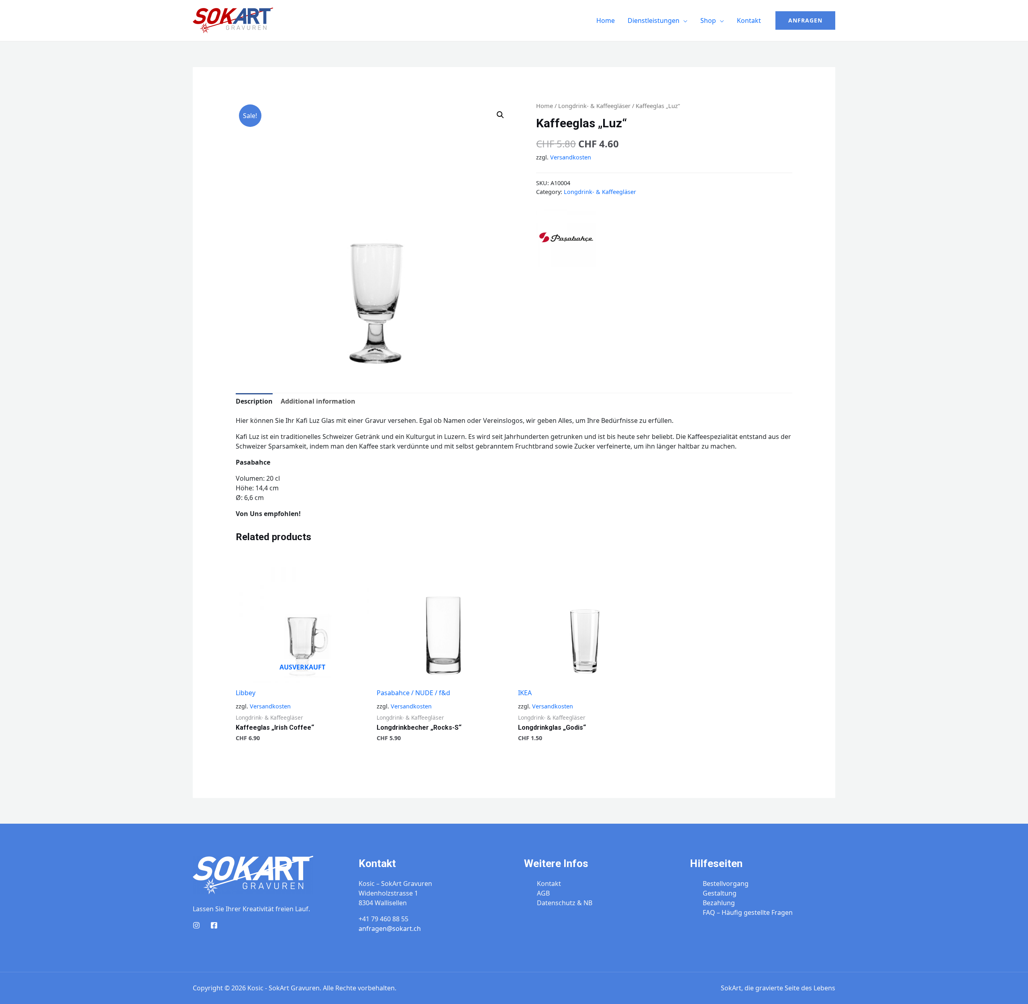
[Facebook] (214, 925)
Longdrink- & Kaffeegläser (594, 106)
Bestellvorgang (726, 883)
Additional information (318, 401)
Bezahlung (719, 902)
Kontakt (749, 20)
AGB (543, 893)
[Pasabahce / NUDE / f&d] (566, 236)
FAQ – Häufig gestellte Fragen (748, 912)
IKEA (525, 692)
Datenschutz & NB (564, 902)
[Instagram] (196, 925)
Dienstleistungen (653, 20)
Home (605, 20)
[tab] (254, 401)
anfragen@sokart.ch (390, 928)
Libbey (245, 692)
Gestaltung (719, 893)
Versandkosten (570, 157)
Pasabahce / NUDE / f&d (413, 692)
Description (254, 401)
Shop (708, 20)
